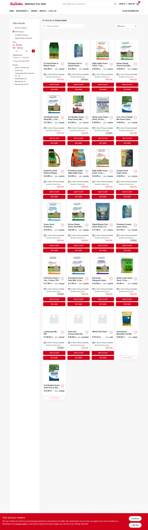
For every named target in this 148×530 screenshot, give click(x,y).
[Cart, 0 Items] (137, 4)
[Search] (115, 4)
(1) (20, 81)
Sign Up (131, 4)
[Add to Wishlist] (62, 64)
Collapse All (16, 57)
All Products (19, 31)
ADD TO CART (54, 84)
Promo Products (21, 27)
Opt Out (135, 525)
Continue (135, 519)
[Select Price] (33, 51)
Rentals (43, 11)
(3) (24, 74)
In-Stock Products (21, 35)
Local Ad (52, 11)
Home (11, 11)
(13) (22, 67)
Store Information (130, 11)
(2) (21, 78)
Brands (34, 11)
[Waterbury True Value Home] (16, 4)
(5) (18, 70)
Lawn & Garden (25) (21, 61)
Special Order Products (23, 38)
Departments (22, 11)
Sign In (122, 4)
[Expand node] (13, 60)
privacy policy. (22, 524)
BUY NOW (54, 89)
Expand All (25, 57)
